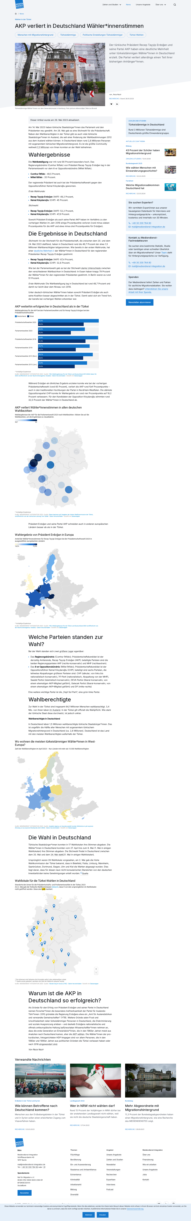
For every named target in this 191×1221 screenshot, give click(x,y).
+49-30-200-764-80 (29, 1167)
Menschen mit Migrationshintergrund (35, 34)
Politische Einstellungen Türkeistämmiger (103, 34)
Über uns (159, 5)
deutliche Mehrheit (43, 250)
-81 (44, 1167)
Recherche (130, 176)
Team (164, 252)
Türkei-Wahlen (136, 34)
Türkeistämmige (68, 34)
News (128, 5)
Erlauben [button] (102, 1215)
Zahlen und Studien (110, 5)
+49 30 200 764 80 (141, 223)
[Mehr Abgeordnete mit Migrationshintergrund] (150, 1081)
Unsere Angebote (143, 5)
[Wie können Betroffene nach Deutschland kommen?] (40, 1081)
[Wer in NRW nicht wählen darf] (95, 1081)
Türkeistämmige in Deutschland (146, 124)
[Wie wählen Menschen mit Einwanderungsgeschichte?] (170, 169)
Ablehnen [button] (88, 1215)
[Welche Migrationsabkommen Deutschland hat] (170, 187)
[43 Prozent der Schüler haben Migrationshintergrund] (170, 152)
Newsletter (24, 1193)
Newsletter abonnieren (140, 302)
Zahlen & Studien (133, 159)
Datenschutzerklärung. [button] (135, 1209)
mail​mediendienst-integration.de (148, 226)
